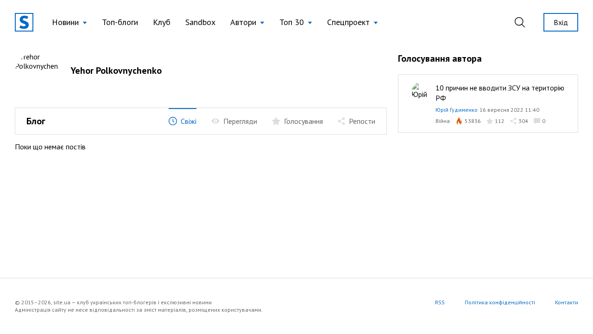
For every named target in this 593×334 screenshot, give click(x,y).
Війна (442, 120)
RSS (440, 302)
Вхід (561, 22)
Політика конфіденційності (500, 302)
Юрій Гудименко (456, 109)
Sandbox (200, 22)
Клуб (161, 22)
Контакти (566, 302)
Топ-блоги (120, 22)
